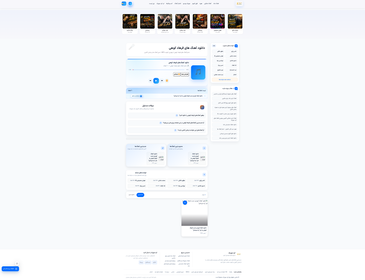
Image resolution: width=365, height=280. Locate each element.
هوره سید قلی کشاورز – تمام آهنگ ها (226, 129)
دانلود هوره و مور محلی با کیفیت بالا (226, 114)
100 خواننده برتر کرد (222, 272)
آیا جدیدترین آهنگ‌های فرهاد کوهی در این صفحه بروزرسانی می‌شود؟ (183, 123)
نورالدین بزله (179, 186)
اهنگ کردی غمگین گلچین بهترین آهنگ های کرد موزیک (225, 119)
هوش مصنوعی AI (137, 181)
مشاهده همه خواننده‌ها (225, 80)
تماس (172, 272)
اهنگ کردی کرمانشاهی (184, 256)
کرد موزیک (225, 277)
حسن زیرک (140, 186)
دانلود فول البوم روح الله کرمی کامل (227, 103)
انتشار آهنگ (178, 4)
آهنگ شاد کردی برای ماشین (170, 257)
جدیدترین (140, 195)
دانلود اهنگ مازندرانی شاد (229, 125)
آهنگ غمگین (207, 4)
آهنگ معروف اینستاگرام (183, 261)
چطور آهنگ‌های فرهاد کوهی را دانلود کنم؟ (191, 115)
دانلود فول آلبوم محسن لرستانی (228, 134)
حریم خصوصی (180, 272)
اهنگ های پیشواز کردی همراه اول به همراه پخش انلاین (225, 108)
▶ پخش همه (184, 74)
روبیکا (141, 262)
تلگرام (154, 262)
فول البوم (195, 4)
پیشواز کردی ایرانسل (170, 261)
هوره (201, 4)
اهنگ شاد (216, 4)
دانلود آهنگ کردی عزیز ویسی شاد (227, 138)
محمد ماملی (159, 181)
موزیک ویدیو (186, 4)
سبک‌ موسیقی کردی (210, 272)
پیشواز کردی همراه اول (169, 264)
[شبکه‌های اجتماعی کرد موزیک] (17, 263)
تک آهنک (160, 186)
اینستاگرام (148, 262)
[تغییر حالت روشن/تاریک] (124, 3)
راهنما (230, 272)
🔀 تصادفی (177, 74)
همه (214, 46)
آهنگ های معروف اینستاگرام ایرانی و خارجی (225, 94)
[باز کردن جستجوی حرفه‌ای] (130, 3)
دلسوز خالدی (199, 186)
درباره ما (167, 272)
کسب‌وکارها (169, 4)
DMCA (187, 272)
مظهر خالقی (179, 181)
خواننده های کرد (159, 272)
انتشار (151, 272)
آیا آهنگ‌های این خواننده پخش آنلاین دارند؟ (191, 130)
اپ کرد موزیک (160, 4)
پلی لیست (151, 4)
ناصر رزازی (199, 181)
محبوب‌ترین (131, 195)
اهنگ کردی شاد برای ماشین (229, 98)
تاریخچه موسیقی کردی (197, 272)
